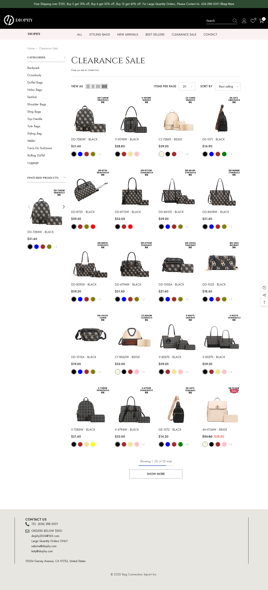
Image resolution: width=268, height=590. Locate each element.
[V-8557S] (221, 333)
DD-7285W (84, 139)
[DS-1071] (221, 115)
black (30, 246)
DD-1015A (83, 357)
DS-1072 (170, 430)
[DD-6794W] (134, 260)
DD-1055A (171, 284)
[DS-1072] (178, 405)
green (224, 154)
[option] (47, 219)
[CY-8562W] (134, 333)
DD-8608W (215, 212)
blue (80, 154)
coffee (180, 154)
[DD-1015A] (90, 333)
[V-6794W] (134, 405)
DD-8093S (83, 284)
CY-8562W (127, 357)
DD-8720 (83, 212)
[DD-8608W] (221, 188)
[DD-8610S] (178, 188)
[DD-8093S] (90, 260)
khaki (43, 246)
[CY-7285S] (178, 115)
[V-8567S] (178, 333)
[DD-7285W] (90, 115)
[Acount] (244, 21)
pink (49, 246)
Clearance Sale (48, 48)
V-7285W (83, 430)
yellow (93, 444)
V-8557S (213, 357)
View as (77, 86)
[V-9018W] (47, 208)
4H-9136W (214, 430)
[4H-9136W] (221, 405)
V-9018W (39, 232)
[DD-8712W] (134, 188)
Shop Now (227, 4)
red (93, 226)
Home (31, 48)
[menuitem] (46, 68)
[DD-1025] (221, 260)
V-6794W (127, 430)
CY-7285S (170, 139)
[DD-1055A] (178, 260)
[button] (29, 206)
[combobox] (218, 21)
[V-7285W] (90, 405)
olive (93, 154)
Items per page (165, 86)
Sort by (206, 86)
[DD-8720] (90, 188)
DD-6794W (128, 284)
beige (161, 154)
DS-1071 (213, 139)
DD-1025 (214, 284)
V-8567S (170, 357)
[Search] (221, 21)
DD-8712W (128, 212)
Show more (156, 474)
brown (36, 246)
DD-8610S (171, 212)
